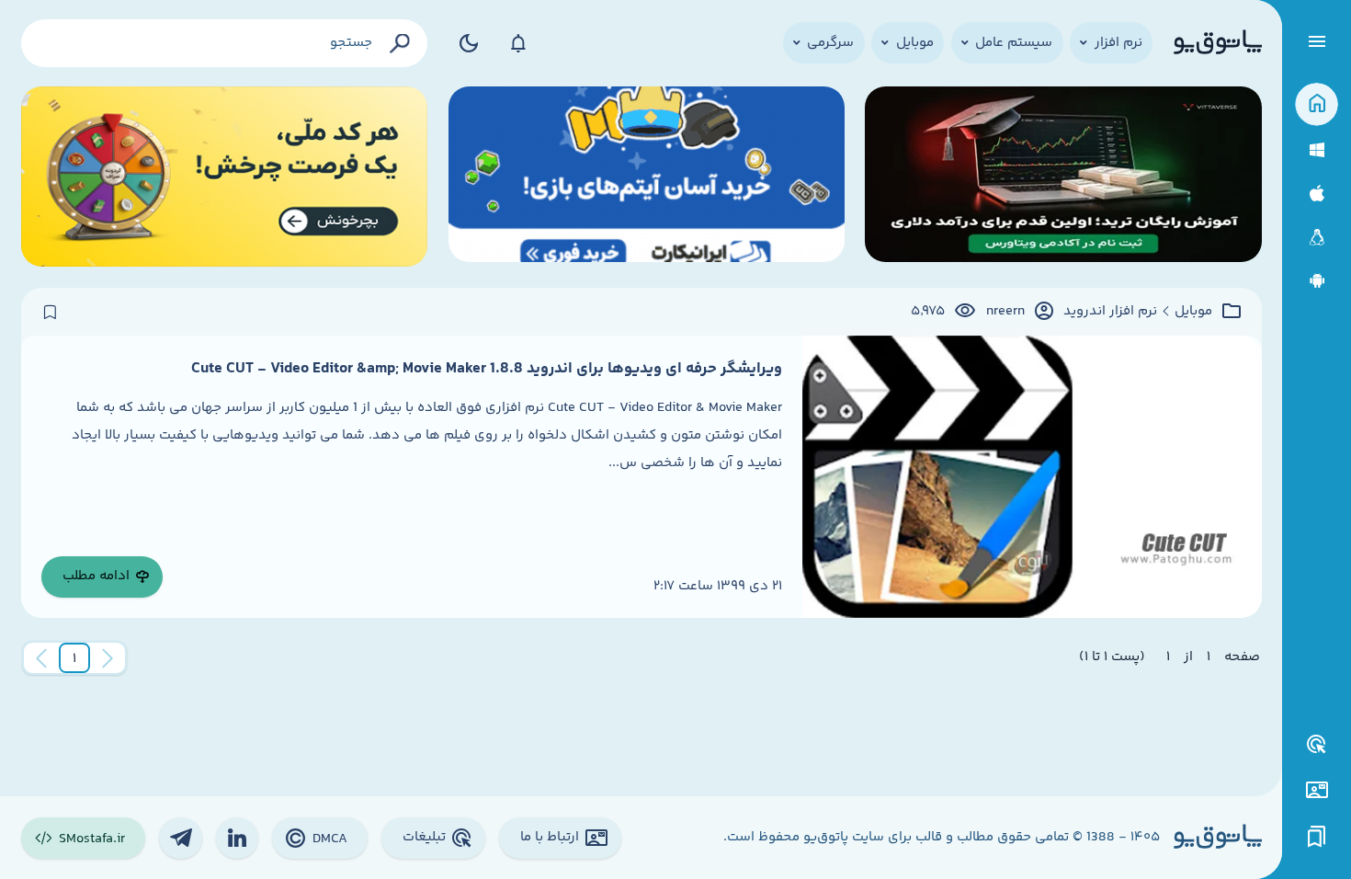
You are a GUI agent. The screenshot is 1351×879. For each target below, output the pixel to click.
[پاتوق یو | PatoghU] (1218, 43)
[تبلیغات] (1317, 745)
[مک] (1316, 193)
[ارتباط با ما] (1316, 790)
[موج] (1063, 177)
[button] (74, 658)
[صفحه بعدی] (41, 658)
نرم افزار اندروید (1110, 312)
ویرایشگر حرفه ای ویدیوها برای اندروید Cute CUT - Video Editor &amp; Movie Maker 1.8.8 (486, 369)
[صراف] (224, 177)
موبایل (1193, 312)
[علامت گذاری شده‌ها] (1317, 837)
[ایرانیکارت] (646, 177)
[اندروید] (1316, 281)
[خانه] (1316, 104)
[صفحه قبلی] (107, 658)
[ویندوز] (1316, 150)
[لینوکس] (1316, 238)
